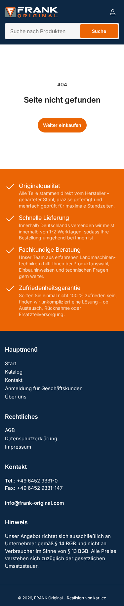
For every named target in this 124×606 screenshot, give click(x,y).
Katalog (13, 372)
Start (10, 363)
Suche (99, 31)
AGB (10, 430)
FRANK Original (48, 597)
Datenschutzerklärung (31, 438)
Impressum (18, 447)
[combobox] (62, 31)
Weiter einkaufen (62, 125)
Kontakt (13, 380)
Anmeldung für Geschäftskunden (44, 388)
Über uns (15, 396)
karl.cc (99, 597)
